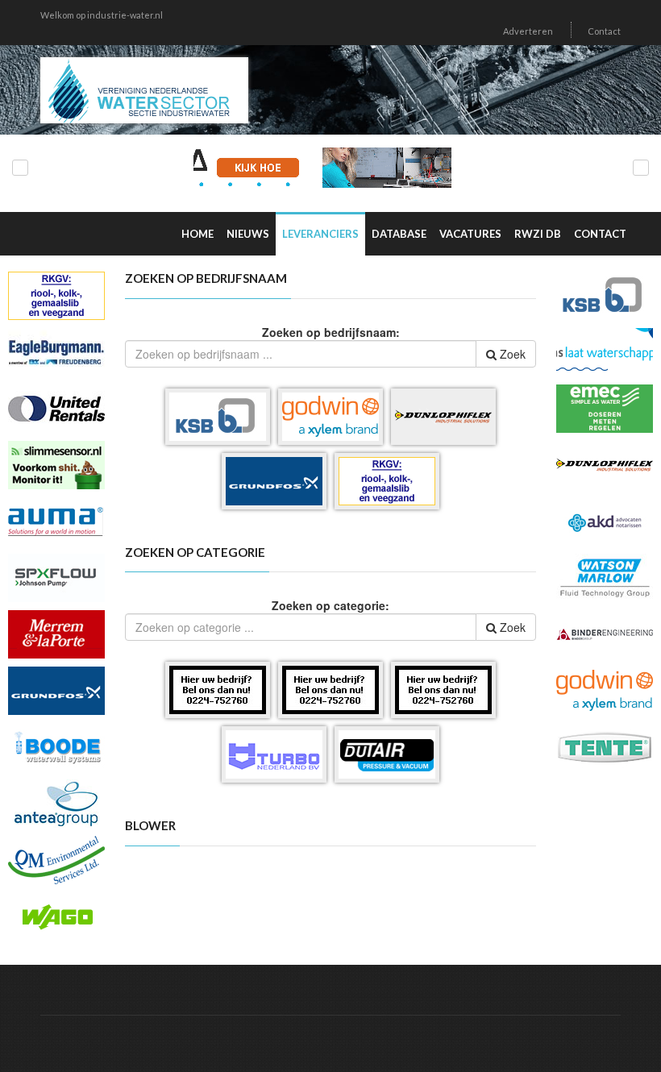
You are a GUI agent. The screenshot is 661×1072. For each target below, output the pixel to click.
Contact (604, 31)
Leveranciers (320, 233)
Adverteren (528, 31)
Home (197, 233)
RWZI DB (537, 233)
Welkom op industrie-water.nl (101, 15)
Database (399, 233)
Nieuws (248, 233)
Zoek (511, 354)
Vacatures (470, 233)
